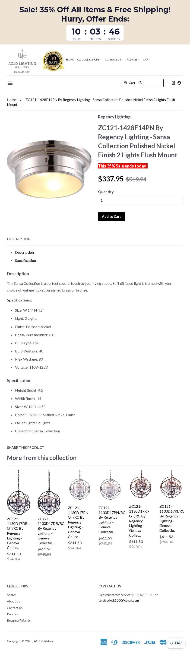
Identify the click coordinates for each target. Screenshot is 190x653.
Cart (146, 59)
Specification (25, 260)
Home (70, 59)
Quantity (106, 191)
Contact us (113, 59)
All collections (88, 59)
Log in (173, 83)
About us (13, 601)
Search (11, 595)
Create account (179, 83)
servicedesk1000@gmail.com (118, 600)
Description (19, 239)
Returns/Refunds (19, 620)
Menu (10, 83)
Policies (132, 59)
